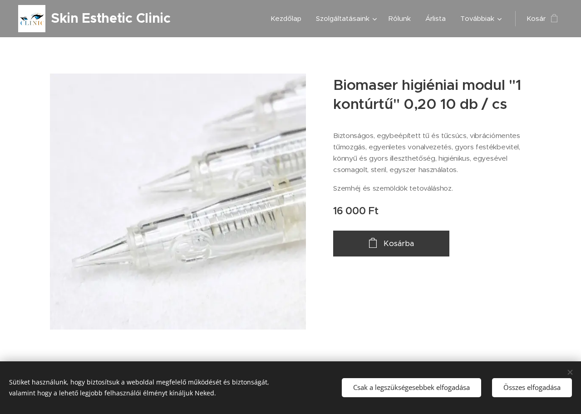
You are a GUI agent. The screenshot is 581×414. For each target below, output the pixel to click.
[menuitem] (288, 18)
